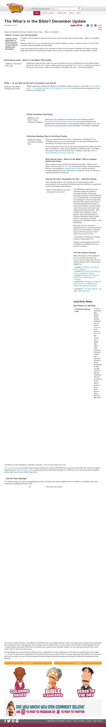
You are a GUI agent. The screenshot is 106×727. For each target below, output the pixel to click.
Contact (69, 721)
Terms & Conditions (79, 721)
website (76, 260)
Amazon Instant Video (73, 168)
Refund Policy (97, 721)
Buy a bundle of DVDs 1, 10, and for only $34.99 (64, 87)
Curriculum (61, 13)
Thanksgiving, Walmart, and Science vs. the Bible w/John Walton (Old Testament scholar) (87, 283)
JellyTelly (97, 327)
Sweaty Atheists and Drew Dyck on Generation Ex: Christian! (86, 277)
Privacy (89, 721)
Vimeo (67, 166)
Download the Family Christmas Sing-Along (61, 121)
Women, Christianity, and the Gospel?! (86, 268)
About (71, 13)
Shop (37, 13)
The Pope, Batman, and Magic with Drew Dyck (87, 290)
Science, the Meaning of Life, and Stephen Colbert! (86, 272)
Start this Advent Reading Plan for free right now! (71, 151)
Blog (79, 13)
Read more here (79, 65)
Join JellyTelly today (11, 468)
